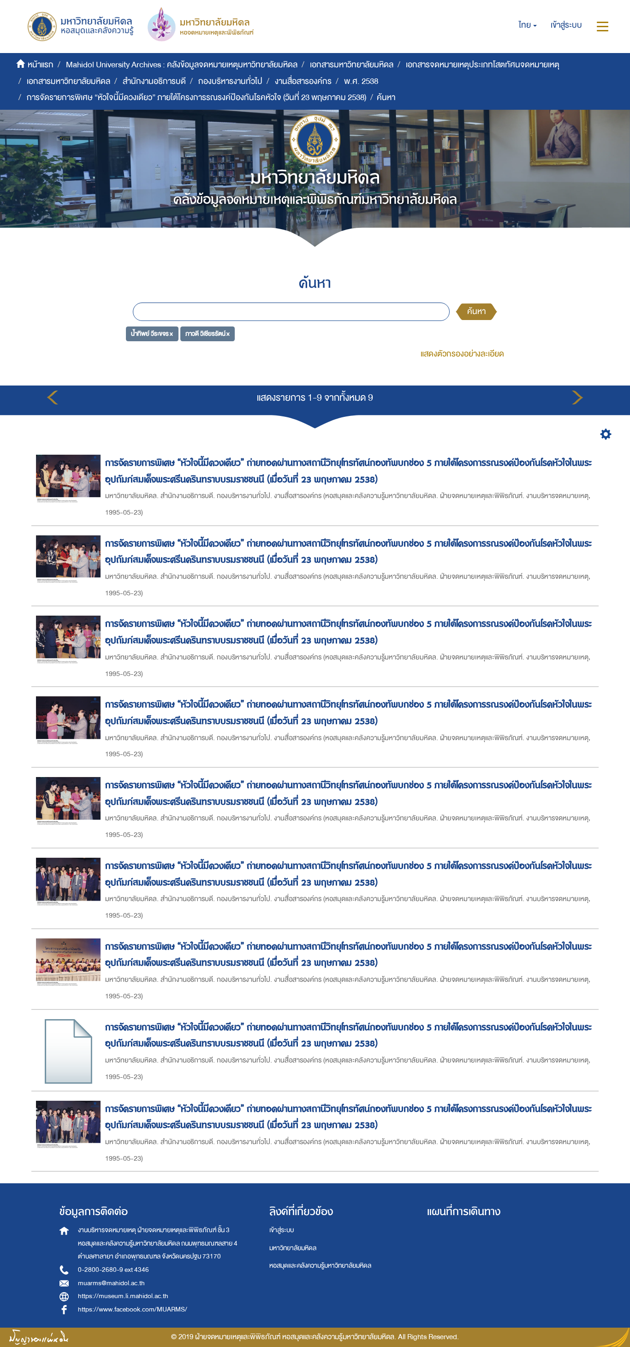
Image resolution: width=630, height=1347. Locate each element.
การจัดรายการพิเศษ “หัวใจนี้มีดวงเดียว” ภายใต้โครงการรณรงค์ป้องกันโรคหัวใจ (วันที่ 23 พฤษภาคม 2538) (196, 97)
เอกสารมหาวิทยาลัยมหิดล (351, 65)
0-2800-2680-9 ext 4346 (113, 1270)
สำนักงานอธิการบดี (154, 81)
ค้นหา (476, 311)
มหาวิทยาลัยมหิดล (292, 1248)
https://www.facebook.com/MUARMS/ (132, 1309)
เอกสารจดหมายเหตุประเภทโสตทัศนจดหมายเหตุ (482, 65)
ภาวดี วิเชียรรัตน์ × (207, 333)
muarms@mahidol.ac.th (111, 1283)
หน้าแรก (40, 65)
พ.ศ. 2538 (361, 81)
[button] (528, 25)
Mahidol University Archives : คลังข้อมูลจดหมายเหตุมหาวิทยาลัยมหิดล (181, 65)
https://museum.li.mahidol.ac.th (123, 1296)
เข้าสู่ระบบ (281, 1230)
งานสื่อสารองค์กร (303, 81)
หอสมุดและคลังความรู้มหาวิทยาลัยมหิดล (320, 1265)
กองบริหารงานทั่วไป (230, 81)
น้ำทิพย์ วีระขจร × (152, 333)
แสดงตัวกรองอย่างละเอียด (462, 354)
